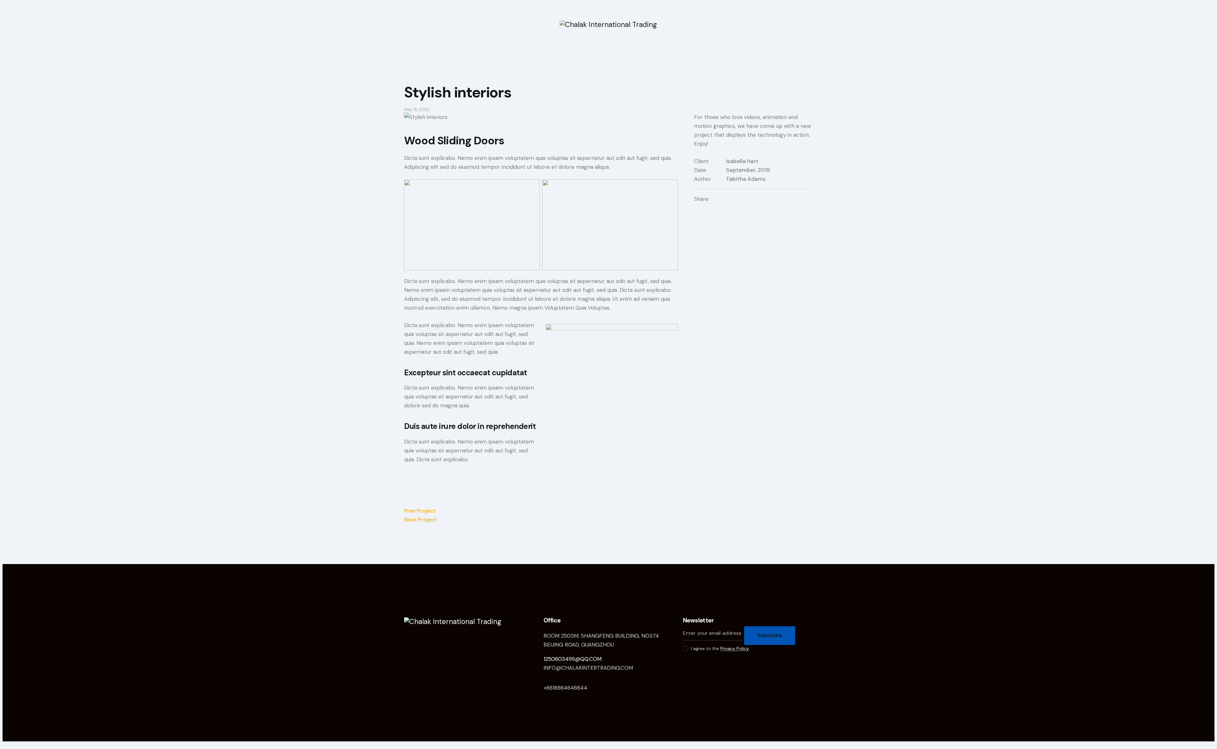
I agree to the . (720, 648)
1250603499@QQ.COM (573, 658)
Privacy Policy (734, 648)
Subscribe (769, 635)
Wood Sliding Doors (454, 141)
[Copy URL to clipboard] (750, 199)
